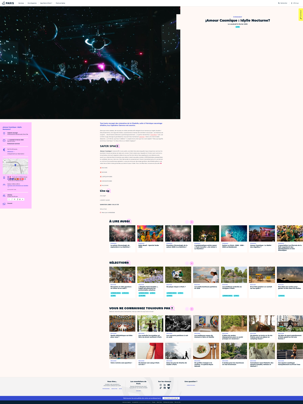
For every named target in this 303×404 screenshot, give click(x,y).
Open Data (159, 402)
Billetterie (10, 151)
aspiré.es (141, 136)
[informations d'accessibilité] (15, 199)
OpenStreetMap (22, 173)
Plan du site (177, 402)
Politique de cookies (168, 402)
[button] (15, 165)
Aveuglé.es (153, 134)
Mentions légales (127, 402)
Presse (153, 402)
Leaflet (16, 173)
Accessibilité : (141, 402)
